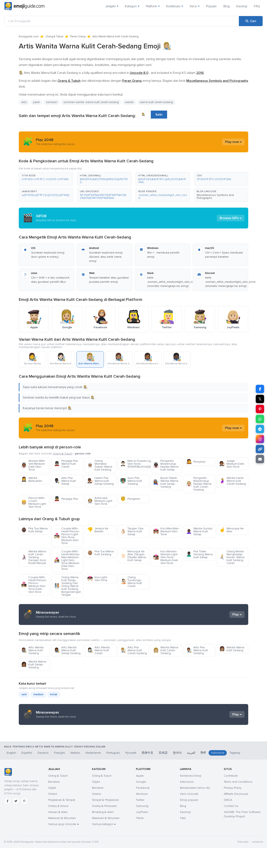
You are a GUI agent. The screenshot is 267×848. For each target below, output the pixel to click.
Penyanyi (195, 461)
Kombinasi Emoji (190, 775)
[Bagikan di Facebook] (260, 389)
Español (26, 753)
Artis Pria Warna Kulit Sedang (197, 650)
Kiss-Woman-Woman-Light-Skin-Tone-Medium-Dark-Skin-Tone (166, 557)
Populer (211, 6)
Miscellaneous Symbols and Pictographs (215, 196)
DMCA (228, 800)
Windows (142, 794)
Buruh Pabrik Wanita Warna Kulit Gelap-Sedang (165, 482)
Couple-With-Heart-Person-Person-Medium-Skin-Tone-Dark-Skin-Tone (34, 584)
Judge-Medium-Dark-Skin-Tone (232, 463)
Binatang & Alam (103, 812)
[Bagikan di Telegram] (260, 429)
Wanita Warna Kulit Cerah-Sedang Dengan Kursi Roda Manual (33, 557)
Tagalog (235, 753)
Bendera (54, 782)
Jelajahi (111, 6)
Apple (140, 775)
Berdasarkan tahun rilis (195, 788)
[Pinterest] (24, 801)
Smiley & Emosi (58, 806)
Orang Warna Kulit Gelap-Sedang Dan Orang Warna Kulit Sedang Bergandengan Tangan (67, 586)
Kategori (132, 6)
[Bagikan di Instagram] (260, 439)
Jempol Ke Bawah (97, 530)
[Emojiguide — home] (24, 6)
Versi (194, 6)
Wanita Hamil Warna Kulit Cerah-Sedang (232, 481)
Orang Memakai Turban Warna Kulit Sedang (99, 465)
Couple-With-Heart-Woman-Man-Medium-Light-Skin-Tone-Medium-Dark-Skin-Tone (67, 560)
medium (38, 694)
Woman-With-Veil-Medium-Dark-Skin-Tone (33, 465)
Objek (52, 788)
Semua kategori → (104, 824)
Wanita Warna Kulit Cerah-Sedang (165, 650)
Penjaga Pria (66, 499)
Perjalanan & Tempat (61, 800)
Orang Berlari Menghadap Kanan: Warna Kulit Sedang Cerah (231, 557)
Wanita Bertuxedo (31, 479)
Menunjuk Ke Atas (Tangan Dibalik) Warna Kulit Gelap (133, 556)
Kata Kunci (187, 782)
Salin (158, 114)
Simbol (52, 794)
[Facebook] (7, 801)
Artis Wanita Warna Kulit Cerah (98, 650)
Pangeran (130, 499)
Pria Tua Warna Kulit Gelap (34, 530)
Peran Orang (78, 36)
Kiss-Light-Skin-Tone (97, 578)
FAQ (257, 6)
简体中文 (147, 753)
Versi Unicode (189, 794)
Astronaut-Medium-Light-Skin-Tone (100, 501)
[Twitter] (16, 801)
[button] (46, 179)
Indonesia (217, 753)
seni (24, 694)
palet (36, 102)
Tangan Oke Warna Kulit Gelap (132, 531)
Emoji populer (189, 800)
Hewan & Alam (58, 812)
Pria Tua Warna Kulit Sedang (100, 553)
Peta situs (243, 841)
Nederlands (93, 753)
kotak (53, 694)
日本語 (163, 753)
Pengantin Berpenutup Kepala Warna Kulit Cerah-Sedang (198, 483)
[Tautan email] (260, 459)
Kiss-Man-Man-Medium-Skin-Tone (166, 531)
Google (141, 782)
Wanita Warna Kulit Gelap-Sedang (33, 664)
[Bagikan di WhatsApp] (260, 419)
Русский (130, 753)
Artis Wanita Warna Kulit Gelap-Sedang (67, 650)
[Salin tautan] (260, 449)
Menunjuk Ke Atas (231, 530)
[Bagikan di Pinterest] (260, 409)
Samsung (142, 806)
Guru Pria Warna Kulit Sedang (131, 481)
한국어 (177, 753)
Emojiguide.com (29, 36)
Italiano (75, 753)
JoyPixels (142, 812)
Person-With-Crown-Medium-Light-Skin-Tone (34, 502)
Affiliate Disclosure (236, 794)
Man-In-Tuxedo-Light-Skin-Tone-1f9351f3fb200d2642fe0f (134, 463)
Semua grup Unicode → (63, 824)
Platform (153, 6)
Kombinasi (174, 6)
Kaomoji (241, 6)
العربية (191, 753)
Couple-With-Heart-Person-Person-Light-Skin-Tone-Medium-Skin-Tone (67, 536)
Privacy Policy (233, 788)
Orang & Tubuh (54, 36)
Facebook (143, 788)
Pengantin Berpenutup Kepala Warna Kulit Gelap (165, 465)
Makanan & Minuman (62, 818)
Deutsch (43, 753)
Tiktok (140, 818)
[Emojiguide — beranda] (8, 772)
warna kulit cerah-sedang (156, 102)
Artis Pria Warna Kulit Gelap (65, 481)
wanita (129, 102)
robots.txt (257, 841)
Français (59, 753)
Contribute (231, 775)
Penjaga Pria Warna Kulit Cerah (66, 463)
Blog (226, 6)
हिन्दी (203, 753)
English (11, 753)
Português (113, 753)
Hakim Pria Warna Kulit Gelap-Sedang (100, 481)
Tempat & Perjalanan (105, 800)
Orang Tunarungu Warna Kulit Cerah (131, 581)
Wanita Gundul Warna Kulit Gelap (199, 531)
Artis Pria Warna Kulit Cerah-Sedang (133, 650)
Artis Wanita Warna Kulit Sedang (32, 650)
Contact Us (231, 806)
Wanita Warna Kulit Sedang (231, 649)
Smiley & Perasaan (104, 806)
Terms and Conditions (238, 782)
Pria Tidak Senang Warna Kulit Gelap (199, 554)
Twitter (140, 800)
